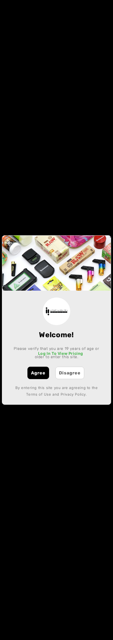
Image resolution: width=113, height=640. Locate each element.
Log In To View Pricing (60, 353)
